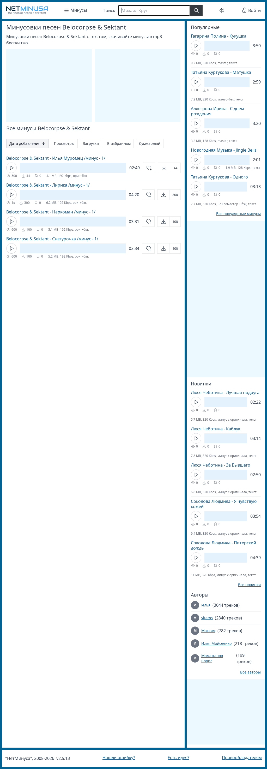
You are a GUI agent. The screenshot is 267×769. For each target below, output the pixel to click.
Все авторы (246, 672)
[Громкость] (219, 10)
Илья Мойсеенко (212, 643)
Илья (202, 605)
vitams (203, 617)
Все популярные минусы (234, 213)
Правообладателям (238, 757)
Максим (204, 630)
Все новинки (245, 584)
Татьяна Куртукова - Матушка (217, 72)
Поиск (108, 10)
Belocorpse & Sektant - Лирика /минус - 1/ (48, 185)
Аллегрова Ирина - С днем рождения (213, 111)
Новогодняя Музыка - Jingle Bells (220, 150)
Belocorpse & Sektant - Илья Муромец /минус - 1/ (55, 158)
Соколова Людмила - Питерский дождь (219, 545)
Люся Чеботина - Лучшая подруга (221, 392)
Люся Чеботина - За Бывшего (216, 465)
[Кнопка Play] (11, 168)
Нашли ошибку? (117, 757)
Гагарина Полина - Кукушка (214, 36)
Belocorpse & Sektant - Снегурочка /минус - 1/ (52, 238)
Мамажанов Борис (208, 658)
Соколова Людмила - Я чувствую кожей (220, 504)
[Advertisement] (222, 260)
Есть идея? (176, 757)
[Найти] (196, 10)
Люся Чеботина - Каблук (211, 428)
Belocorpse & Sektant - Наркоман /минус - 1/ (50, 211)
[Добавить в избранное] (145, 168)
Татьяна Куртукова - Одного (215, 177)
